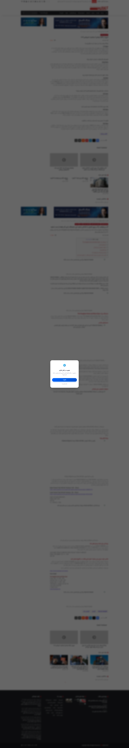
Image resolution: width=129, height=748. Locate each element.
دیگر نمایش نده (64, 384)
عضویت (64, 380)
